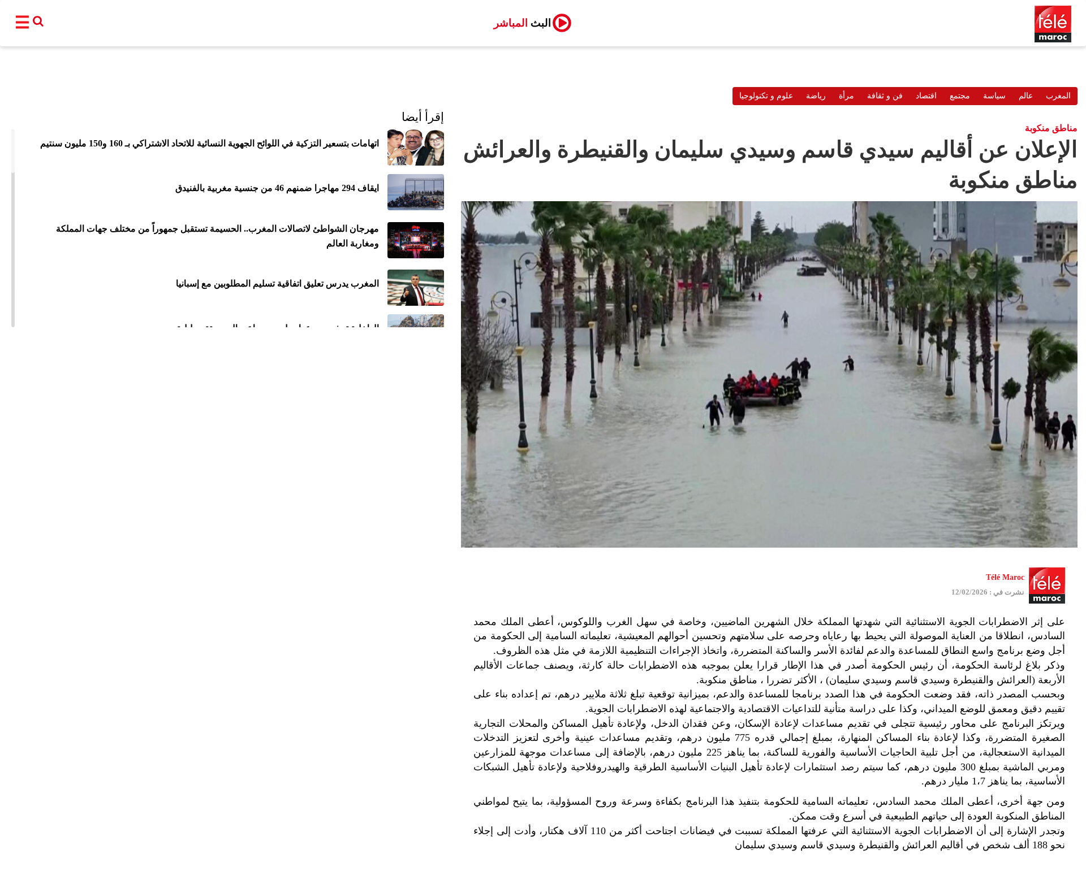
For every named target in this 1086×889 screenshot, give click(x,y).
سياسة (994, 96)
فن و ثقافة (885, 96)
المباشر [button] (522, 23)
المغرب (1058, 96)
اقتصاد (926, 96)
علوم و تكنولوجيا (766, 96)
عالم (1026, 96)
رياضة (816, 96)
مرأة (846, 96)
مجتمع (960, 96)
